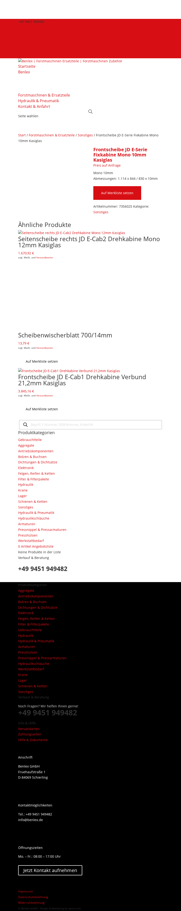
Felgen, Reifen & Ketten (36, 473)
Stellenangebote (31, 33)
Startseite (26, 66)
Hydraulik (25, 484)
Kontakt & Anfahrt (34, 106)
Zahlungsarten (29, 734)
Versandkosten (44, 257)
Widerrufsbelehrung (31, 903)
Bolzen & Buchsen (32, 456)
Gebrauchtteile (30, 439)
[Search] (25, 424)
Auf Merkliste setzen (117, 193)
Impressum (25, 891)
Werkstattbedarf (31, 540)
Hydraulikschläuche (33, 518)
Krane (23, 490)
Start (22, 135)
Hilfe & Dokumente (33, 740)
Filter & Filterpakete (33, 479)
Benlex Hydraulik (35, 49)
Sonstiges (85, 135)
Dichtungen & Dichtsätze (37, 462)
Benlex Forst (31, 44)
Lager (22, 496)
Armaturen (26, 524)
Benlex (24, 72)
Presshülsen (27, 535)
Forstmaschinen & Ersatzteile (44, 95)
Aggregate (26, 445)
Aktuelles (25, 27)
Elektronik (26, 468)
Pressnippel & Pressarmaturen (42, 529)
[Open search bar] (90, 111)
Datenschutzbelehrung (33, 897)
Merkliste (25, 38)
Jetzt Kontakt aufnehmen (50, 870)
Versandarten (29, 728)
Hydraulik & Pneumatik (38, 100)
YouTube (29, 55)
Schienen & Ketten (32, 501)
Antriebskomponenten (35, 451)
